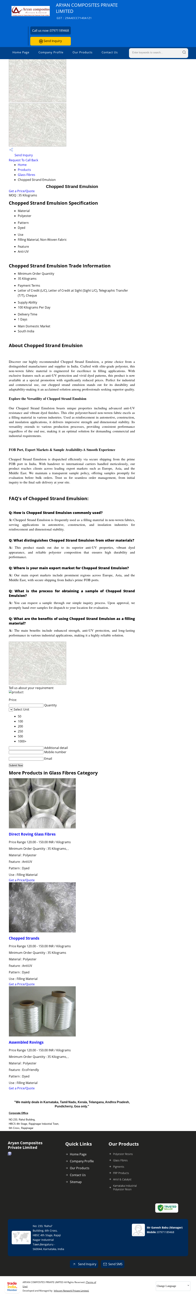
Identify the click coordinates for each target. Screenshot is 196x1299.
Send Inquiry (52, 41)
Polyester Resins (123, 1154)
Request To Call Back (23, 160)
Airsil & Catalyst (122, 1179)
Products (24, 170)
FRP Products (121, 1173)
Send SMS (115, 1264)
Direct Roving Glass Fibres (32, 834)
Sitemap (76, 1182)
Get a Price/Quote (22, 191)
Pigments (118, 1166)
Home (22, 165)
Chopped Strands (24, 938)
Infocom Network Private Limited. (71, 1290)
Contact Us (110, 52)
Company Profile (50, 52)
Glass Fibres (26, 175)
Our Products (82, 52)
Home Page (20, 52)
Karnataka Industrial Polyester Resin (125, 1187)
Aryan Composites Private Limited (87, 11)
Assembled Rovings (26, 1042)
